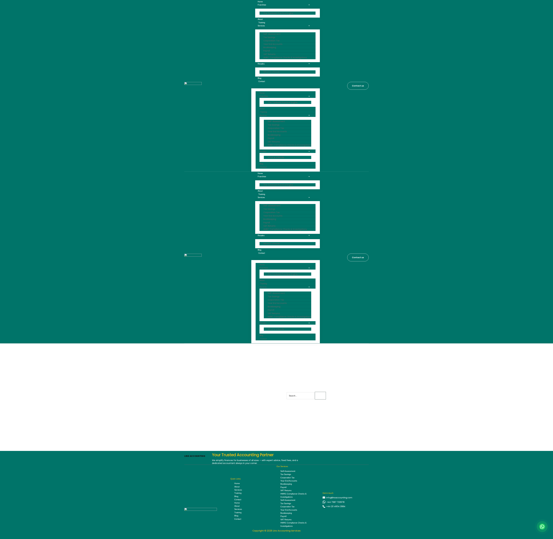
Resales (261, 64)
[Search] (320, 395)
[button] (286, 84)
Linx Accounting (194, 456)
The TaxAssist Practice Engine (278, 13)
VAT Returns (269, 54)
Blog (261, 163)
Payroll (266, 50)
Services (261, 26)
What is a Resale (271, 71)
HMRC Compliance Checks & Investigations (285, 57)
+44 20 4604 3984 (335, 506)
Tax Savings (269, 37)
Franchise (262, 5)
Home (262, 93)
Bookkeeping (269, 47)
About (262, 108)
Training (263, 112)
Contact (261, 81)
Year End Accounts (272, 44)
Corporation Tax (271, 40)
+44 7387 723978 (335, 502)
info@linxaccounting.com (339, 497)
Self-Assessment (272, 33)
